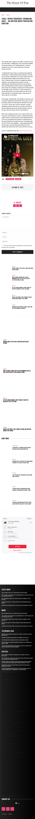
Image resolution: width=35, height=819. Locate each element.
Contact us (6, 799)
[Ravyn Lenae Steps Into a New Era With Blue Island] (6, 268)
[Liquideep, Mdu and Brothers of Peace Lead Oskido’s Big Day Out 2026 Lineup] (6, 502)
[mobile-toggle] (2, 9)
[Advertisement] (17, 567)
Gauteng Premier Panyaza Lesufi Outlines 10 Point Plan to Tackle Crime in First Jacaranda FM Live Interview (16, 669)
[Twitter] (17, 55)
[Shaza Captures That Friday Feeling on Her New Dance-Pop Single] (6, 297)
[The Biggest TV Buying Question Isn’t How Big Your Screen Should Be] (6, 447)
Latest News (6, 589)
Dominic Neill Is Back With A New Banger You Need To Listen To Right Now (22, 462)
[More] (22, 55)
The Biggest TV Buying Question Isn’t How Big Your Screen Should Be (21, 448)
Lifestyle (15, 445)
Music (8, 15)
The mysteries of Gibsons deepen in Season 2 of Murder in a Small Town (21, 489)
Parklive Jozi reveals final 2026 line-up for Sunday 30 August (22, 307)
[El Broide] (17, 196)
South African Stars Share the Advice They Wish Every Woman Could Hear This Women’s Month (17, 659)
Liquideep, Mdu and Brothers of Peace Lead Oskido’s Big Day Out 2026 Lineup (21, 503)
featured (18, 179)
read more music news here (25, 130)
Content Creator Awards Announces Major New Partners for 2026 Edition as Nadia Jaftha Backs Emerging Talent (16, 662)
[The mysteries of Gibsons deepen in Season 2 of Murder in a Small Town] (6, 488)
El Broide (17, 202)
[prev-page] (3, 512)
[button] (32, 9)
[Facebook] (12, 55)
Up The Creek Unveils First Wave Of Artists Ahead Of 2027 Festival (21, 288)
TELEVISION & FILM (8, 631)
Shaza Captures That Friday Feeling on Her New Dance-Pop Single (22, 297)
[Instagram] (17, 205)
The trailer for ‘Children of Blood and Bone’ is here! (22, 475)
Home (3, 15)
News (13, 486)
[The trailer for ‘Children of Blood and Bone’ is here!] (6, 475)
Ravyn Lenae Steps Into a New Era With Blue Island (22, 268)
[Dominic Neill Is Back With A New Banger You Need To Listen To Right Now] (6, 461)
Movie (14, 473)
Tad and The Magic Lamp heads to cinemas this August (15, 637)
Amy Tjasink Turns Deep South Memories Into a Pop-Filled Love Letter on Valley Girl (21, 278)
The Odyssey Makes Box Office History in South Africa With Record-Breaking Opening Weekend (17, 646)
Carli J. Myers (10, 179)
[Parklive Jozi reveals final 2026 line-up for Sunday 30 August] (6, 307)
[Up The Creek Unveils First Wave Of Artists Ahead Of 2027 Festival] (6, 287)
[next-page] (5, 512)
